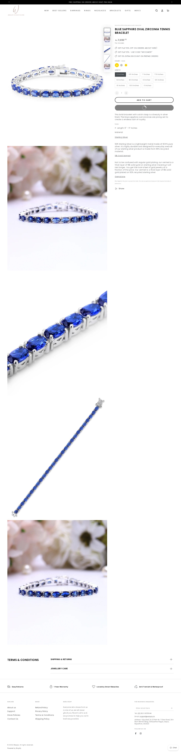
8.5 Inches (133, 80)
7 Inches (146, 74)
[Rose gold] (126, 65)
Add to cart (144, 100)
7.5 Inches (159, 74)
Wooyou (16, 745)
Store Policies (13, 715)
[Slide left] (9, 2)
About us (11, 707)
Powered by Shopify (14, 748)
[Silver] (121, 65)
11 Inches (147, 86)
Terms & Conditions (44, 715)
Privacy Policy (41, 711)
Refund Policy (41, 707)
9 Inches (146, 80)
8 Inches (120, 80)
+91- (139, 713)
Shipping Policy (42, 719)
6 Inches (120, 74)
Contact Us (12, 719)
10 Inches (121, 86)
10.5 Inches (134, 86)
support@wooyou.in (147, 717)
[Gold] (117, 65)
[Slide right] (172, 2)
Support (11, 711)
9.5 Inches (159, 80)
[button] (156, 10)
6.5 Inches (133, 74)
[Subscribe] (172, 708)
